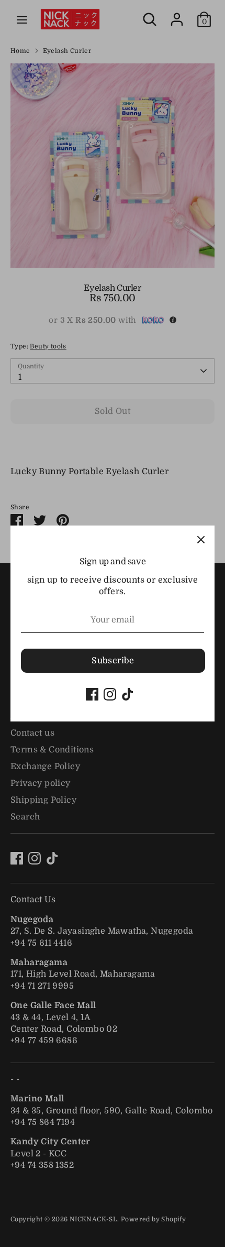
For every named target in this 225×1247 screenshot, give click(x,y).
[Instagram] (110, 694)
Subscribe (113, 660)
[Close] (200, 539)
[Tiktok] (127, 694)
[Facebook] (92, 694)
